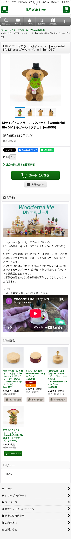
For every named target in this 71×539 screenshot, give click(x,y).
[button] (4, 9)
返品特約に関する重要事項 (20, 164)
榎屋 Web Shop (36, 9)
